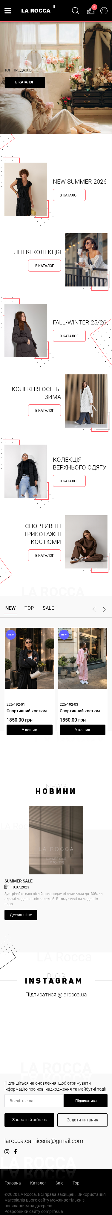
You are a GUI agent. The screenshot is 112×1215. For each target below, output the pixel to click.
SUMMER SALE (18, 881)
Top (76, 1183)
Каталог (38, 1183)
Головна (12, 1183)
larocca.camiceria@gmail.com (43, 1140)
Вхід (104, 10)
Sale (59, 1183)
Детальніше (21, 915)
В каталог (24, 82)
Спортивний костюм (41, 710)
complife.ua (52, 1211)
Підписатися (85, 1101)
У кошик (43, 730)
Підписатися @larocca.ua (56, 994)
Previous (95, 609)
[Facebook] (15, 1151)
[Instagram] (6, 1151)
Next (103, 609)
